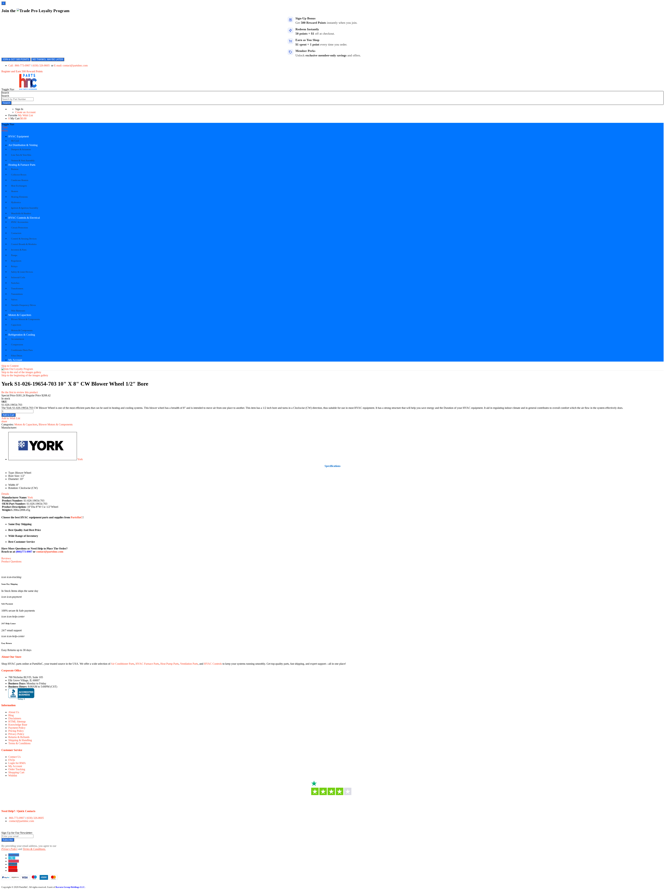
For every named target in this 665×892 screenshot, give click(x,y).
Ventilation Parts (189, 663)
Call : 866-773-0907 (19, 65)
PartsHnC (77, 517)
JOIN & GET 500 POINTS (16, 59)
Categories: (7, 424)
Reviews (6, 558)
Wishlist (12, 775)
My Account (15, 359)
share (4, 421)
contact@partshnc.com (49, 551)
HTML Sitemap (17, 721)
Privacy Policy (16, 733)
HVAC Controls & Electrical (24, 217)
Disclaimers (14, 718)
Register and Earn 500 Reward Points (22, 71)
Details (5, 493)
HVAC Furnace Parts (147, 663)
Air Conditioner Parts (122, 663)
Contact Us (14, 756)
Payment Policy (16, 727)
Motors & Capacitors (19, 314)
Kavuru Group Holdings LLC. (70, 887)
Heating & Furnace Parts (21, 164)
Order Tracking (16, 769)
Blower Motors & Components (56, 424)
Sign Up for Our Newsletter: (17, 832)
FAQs (11, 759)
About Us (13, 712)
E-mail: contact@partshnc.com (71, 65)
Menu (4, 130)
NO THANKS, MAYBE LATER (48, 59)
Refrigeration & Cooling (21, 334)
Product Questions (11, 561)
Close (4, 127)
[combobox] (18, 99)
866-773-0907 (17, 817)
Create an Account (25, 112)
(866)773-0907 (24, 551)
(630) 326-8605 (41, 65)
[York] (42, 459)
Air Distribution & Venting (23, 145)
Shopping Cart (16, 772)
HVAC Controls (213, 663)
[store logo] (28, 89)
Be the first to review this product (19, 392)
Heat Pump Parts (169, 663)
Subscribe (8, 840)
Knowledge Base (17, 724)
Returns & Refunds (18, 737)
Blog (11, 715)
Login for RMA (17, 763)
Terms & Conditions (19, 743)
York (80, 459)
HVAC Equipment (18, 136)
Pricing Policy (16, 730)
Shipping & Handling (20, 740)
